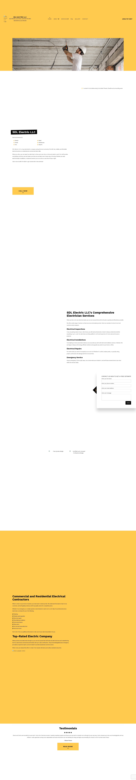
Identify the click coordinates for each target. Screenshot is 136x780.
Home (50, 19)
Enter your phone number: (108, 383)
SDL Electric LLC (20, 17)
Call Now (23, 192)
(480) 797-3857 (127, 19)
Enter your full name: (107, 378)
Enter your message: (106, 393)
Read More (68, 750)
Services (64, 19)
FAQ (72, 19)
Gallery (77, 19)
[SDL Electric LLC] (5, 19)
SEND (128, 402)
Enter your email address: (108, 388)
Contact (85, 19)
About (56, 19)
